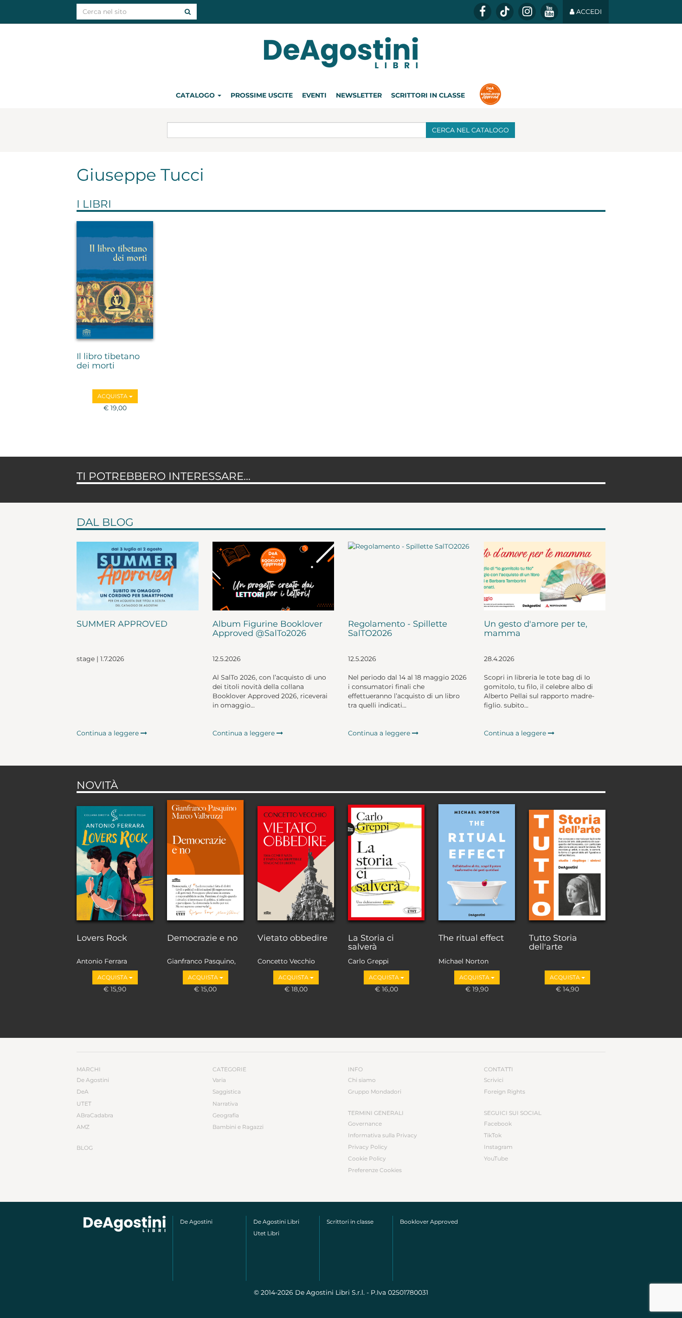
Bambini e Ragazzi (238, 1126)
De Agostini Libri (276, 1221)
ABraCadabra (95, 1115)
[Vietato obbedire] (295, 861)
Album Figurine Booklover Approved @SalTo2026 (267, 629)
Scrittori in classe (428, 95)
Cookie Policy (367, 1158)
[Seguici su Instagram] (527, 11)
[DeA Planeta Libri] (125, 1224)
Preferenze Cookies (375, 1170)
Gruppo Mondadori (374, 1091)
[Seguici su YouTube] (549, 11)
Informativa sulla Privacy (382, 1135)
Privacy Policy (367, 1146)
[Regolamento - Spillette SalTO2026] (409, 576)
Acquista (113, 396)
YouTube (496, 1158)
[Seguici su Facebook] (482, 11)
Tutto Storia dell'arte (553, 943)
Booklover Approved (429, 1221)
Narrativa (225, 1103)
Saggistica (226, 1091)
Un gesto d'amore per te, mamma (535, 629)
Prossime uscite (262, 95)
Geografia (225, 1115)
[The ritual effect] (476, 861)
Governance (365, 1123)
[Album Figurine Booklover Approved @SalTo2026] (273, 576)
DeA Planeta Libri (341, 52)
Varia (219, 1079)
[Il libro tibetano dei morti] (115, 279)
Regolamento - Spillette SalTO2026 (397, 629)
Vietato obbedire (292, 938)
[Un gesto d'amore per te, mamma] (545, 576)
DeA (83, 1091)
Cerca (470, 130)
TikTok (493, 1135)
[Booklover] (490, 95)
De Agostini (93, 1079)
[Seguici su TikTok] (505, 11)
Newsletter (359, 95)
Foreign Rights (504, 1091)
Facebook (498, 1123)
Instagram (498, 1146)
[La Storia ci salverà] (386, 861)
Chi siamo (362, 1079)
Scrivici (493, 1079)
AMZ (83, 1126)
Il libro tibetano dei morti (108, 361)
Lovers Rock (102, 938)
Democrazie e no (202, 938)
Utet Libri (266, 1233)
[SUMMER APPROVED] (138, 576)
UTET (84, 1103)
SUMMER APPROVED (122, 624)
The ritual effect (471, 938)
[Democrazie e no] (205, 861)
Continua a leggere (109, 733)
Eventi (314, 95)
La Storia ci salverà (371, 943)
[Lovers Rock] (115, 861)
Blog (85, 1147)
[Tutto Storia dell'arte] (567, 861)
